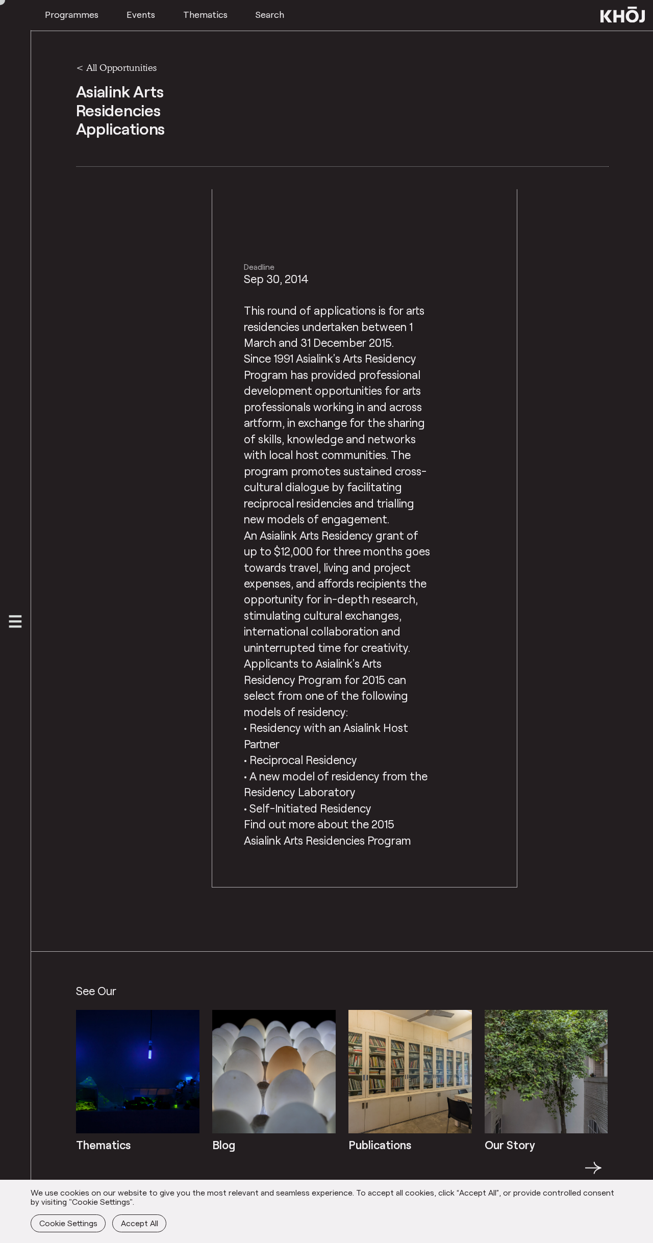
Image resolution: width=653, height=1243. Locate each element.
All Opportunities (121, 67)
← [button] (85, 1173)
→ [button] (593, 1173)
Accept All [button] (139, 1223)
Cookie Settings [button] (68, 1223)
